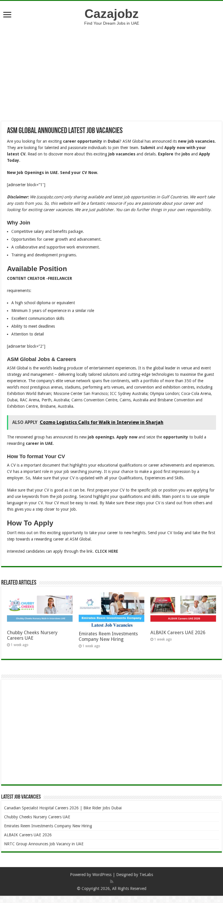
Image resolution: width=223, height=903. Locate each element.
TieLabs (146, 874)
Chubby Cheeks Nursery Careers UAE (32, 635)
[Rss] (111, 881)
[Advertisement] (111, 69)
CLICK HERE (106, 551)
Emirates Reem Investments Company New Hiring (108, 636)
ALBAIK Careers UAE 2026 (177, 632)
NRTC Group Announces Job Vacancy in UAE (44, 844)
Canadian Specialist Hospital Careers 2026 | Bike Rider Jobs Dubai (63, 808)
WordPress (102, 874)
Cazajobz (111, 14)
